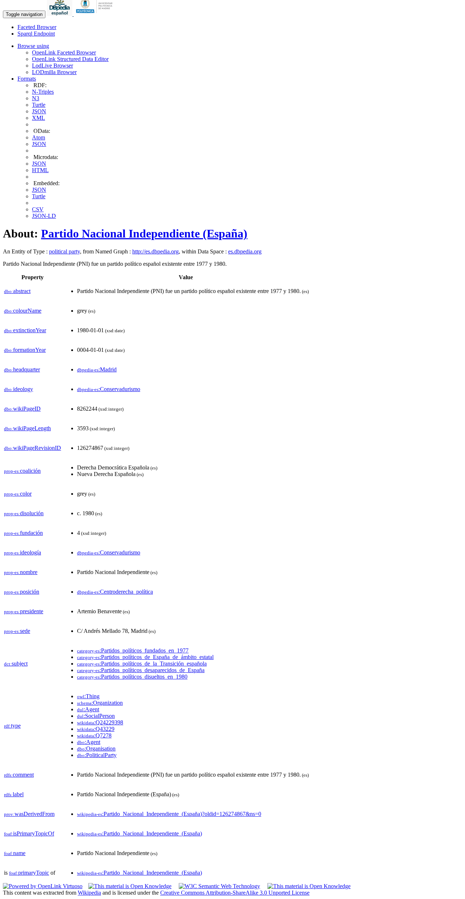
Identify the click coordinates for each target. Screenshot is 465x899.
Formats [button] (26, 79)
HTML (40, 170)
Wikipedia (89, 893)
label (14, 794)
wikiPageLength (27, 428)
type (12, 726)
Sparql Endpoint (36, 33)
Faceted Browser (36, 27)
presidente (23, 611)
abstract (17, 291)
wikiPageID (22, 409)
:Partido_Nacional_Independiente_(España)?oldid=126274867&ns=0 (169, 814)
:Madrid (97, 369)
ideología (22, 552)
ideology (18, 389)
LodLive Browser (52, 65)
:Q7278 (94, 735)
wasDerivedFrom (29, 814)
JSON (39, 111)
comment (19, 775)
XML (38, 118)
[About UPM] (95, 14)
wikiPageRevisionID (32, 448)
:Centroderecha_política (115, 592)
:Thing (88, 696)
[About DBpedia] (60, 14)
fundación (23, 533)
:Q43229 (95, 729)
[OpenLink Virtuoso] (42, 886)
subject (16, 663)
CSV (38, 209)
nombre (20, 572)
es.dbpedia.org (245, 251)
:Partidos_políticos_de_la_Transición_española (142, 663)
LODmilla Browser (54, 72)
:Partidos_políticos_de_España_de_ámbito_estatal (145, 657)
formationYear (25, 350)
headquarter (22, 369)
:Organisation (96, 748)
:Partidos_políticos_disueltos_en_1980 (132, 677)
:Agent (88, 709)
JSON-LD (44, 216)
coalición (22, 471)
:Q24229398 (100, 722)
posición (21, 592)
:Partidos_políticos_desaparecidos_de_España (141, 670)
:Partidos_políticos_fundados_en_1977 (133, 650)
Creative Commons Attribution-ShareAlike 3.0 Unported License (235, 893)
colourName (22, 311)
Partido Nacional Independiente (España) (144, 233)
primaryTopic (29, 873)
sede (17, 631)
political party (64, 251)
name (14, 853)
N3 (35, 98)
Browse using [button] (33, 46)
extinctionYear (25, 330)
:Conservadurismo (108, 389)
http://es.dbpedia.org (155, 251)
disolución (24, 513)
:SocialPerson (96, 716)
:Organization (100, 703)
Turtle (38, 105)
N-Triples (43, 92)
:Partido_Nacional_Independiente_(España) (139, 833)
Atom (38, 137)
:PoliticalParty (97, 755)
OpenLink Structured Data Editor (70, 59)
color (18, 494)
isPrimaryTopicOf (29, 833)
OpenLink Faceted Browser (64, 52)
